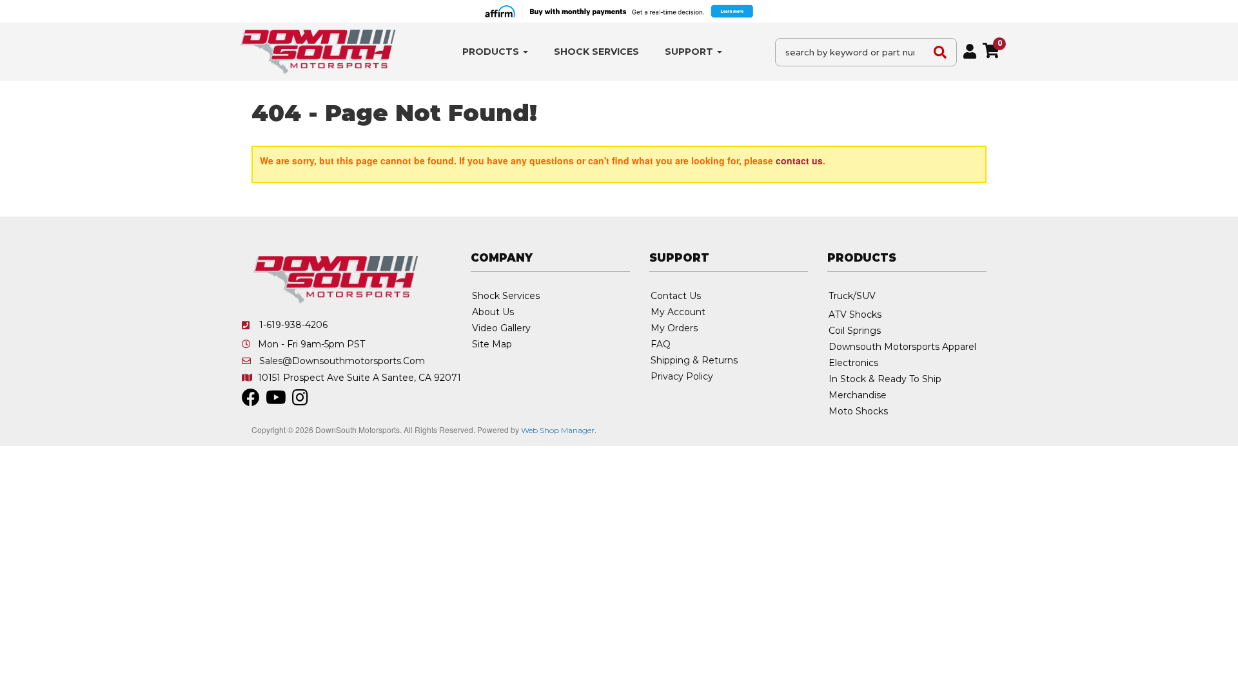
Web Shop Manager (557, 430)
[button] (495, 52)
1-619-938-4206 (293, 325)
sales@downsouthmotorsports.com (342, 361)
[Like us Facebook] (251, 401)
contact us (799, 160)
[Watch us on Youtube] (276, 401)
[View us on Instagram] (300, 401)
